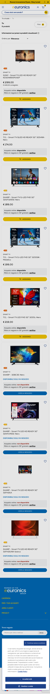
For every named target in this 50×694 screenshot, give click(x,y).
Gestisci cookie (27, 686)
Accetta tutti (27, 679)
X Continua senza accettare (35, 643)
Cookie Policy (22, 672)
